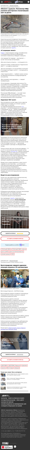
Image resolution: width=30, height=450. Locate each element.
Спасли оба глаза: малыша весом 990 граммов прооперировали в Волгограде (17, 383)
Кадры (2, 53)
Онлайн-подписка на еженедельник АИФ (13, 404)
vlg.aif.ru (13, 47)
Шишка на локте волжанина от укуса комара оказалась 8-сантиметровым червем (16, 388)
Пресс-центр (20, 400)
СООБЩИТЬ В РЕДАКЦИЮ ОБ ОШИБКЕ (11, 406)
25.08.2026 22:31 (4, 260)
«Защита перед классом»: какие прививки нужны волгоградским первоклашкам (14, 340)
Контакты (4, 398)
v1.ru (22, 106)
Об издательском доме (8, 400)
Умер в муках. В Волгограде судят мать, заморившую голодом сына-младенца (15, 219)
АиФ (21, 288)
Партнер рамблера (13, 443)
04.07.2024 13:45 (4, 5)
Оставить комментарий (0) (15, 238)
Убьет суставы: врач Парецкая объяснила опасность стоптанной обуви (16, 379)
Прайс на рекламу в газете (16, 398)
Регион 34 (14, 151)
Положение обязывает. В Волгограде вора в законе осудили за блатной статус (12, 126)
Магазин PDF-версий (7, 402)
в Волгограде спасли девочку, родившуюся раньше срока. (13, 328)
